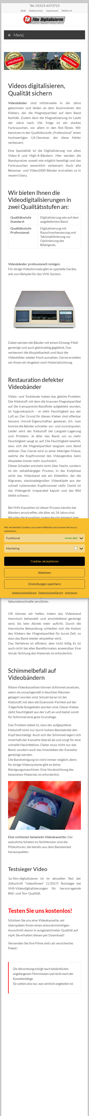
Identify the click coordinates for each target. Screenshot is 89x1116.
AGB (23, 10)
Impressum (71, 592)
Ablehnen (44, 572)
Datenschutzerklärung (24, 592)
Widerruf (67, 10)
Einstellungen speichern (44, 584)
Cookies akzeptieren (45, 561)
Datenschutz (36, 10)
